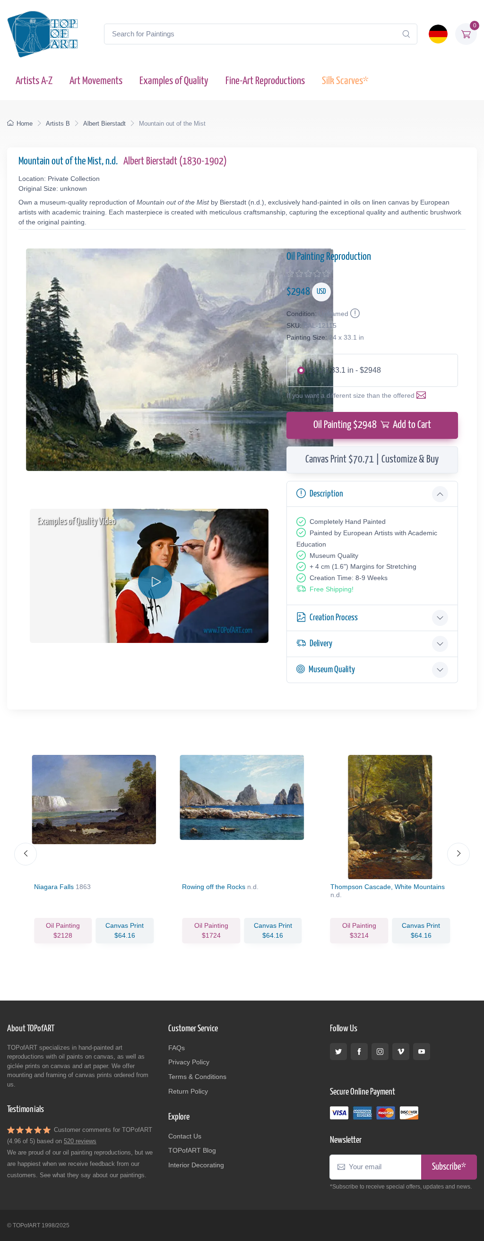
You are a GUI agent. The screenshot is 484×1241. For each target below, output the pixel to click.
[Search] (406, 34)
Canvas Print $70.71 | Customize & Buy (372, 459)
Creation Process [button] (334, 617)
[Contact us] (423, 395)
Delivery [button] (321, 643)
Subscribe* (449, 1167)
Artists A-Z (34, 81)
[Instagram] (380, 1051)
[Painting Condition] (354, 313)
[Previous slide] (25, 854)
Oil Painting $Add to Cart (372, 425)
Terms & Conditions (197, 1076)
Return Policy (188, 1091)
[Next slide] (458, 854)
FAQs (176, 1048)
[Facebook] (359, 1051)
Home (25, 123)
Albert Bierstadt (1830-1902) (175, 161)
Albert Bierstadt (104, 123)
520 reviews (80, 1141)
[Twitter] (338, 1051)
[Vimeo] (400, 1051)
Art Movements (95, 81)
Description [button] (326, 493)
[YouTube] (421, 1051)
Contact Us (184, 1136)
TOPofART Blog (192, 1150)
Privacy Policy (188, 1062)
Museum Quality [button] (332, 669)
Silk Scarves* (345, 81)
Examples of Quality (173, 81)
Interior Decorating (196, 1165)
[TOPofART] (42, 34)
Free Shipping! (332, 589)
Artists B (58, 123)
